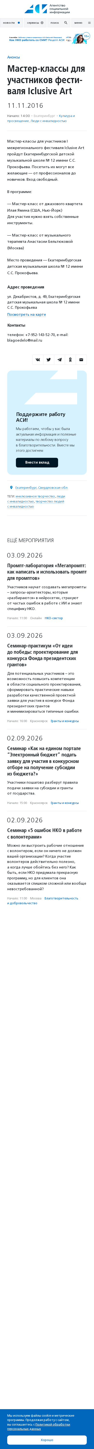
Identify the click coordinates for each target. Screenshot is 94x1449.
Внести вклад (37, 462)
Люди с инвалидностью (49, 121)
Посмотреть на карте (26, 314)
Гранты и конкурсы (65, 721)
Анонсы (13, 57)
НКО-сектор (54, 618)
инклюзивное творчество (35, 496)
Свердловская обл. (53, 488)
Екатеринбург (25, 488)
